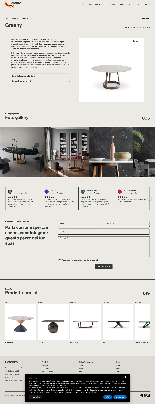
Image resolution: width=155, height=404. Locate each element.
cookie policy (62, 386)
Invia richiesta (103, 266)
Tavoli (140, 27)
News (122, 4)
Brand (105, 4)
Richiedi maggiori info (21, 81)
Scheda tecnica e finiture (23, 76)
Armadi (81, 371)
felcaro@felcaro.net (12, 374)
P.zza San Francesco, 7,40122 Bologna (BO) (13, 369)
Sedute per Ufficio (48, 371)
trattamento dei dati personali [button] (86, 260)
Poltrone (45, 368)
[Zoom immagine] (111, 70)
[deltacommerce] (145, 395)
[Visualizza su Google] (10, 191)
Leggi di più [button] (12, 206)
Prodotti (86, 4)
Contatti (130, 4)
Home (127, 27)
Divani (81, 368)
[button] (5, 198)
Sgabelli (45, 365)
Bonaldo (136, 41)
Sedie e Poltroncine (86, 362)
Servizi (97, 4)
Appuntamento (143, 4)
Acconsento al (80, 260)
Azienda (114, 4)
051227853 (9, 377)
